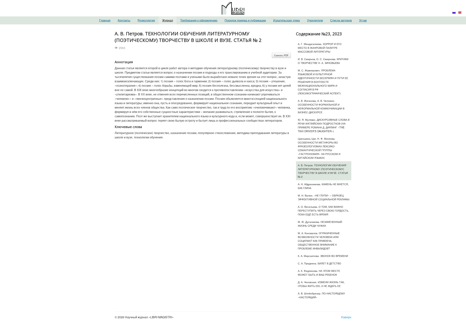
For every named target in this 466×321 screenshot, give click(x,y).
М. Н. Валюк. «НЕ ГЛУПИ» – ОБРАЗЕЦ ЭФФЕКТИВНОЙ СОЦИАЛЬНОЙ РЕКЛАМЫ (323, 197)
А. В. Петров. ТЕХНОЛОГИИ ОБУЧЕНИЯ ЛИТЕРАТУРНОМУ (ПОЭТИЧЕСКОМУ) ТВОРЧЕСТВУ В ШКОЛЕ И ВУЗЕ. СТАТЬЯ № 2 (323, 170)
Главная (104, 20)
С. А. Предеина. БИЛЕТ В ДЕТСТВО (319, 263)
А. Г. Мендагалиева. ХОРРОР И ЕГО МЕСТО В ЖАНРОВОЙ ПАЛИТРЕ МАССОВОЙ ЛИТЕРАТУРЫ (319, 47)
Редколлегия (146, 20)
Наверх (346, 317)
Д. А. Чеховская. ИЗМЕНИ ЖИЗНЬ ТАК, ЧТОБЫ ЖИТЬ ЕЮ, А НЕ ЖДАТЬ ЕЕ (321, 284)
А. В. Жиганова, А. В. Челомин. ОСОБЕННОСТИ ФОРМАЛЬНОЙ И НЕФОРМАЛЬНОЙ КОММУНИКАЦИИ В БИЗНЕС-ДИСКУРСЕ (321, 106)
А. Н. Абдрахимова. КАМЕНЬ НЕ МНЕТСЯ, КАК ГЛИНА (323, 186)
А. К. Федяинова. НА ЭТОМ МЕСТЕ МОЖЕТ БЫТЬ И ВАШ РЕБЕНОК (319, 272)
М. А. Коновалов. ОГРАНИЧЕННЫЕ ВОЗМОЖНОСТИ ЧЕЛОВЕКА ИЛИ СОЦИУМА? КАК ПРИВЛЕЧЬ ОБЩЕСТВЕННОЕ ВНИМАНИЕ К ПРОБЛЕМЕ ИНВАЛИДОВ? (319, 240)
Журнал (167, 20)
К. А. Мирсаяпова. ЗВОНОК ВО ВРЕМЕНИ (323, 256)
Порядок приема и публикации (245, 20)
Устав (363, 20)
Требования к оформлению (198, 20)
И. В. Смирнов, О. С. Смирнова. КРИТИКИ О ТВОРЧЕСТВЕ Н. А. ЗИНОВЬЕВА (323, 61)
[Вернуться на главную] (233, 8)
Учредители (315, 20)
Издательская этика (286, 20)
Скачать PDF (281, 55)
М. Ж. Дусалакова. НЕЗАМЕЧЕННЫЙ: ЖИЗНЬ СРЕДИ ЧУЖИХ (320, 223)
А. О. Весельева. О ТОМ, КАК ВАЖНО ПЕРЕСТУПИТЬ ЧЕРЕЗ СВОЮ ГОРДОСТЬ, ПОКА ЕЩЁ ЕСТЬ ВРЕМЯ (323, 210)
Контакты (124, 20)
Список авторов (341, 20)
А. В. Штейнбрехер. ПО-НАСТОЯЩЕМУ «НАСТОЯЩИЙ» (321, 295)
